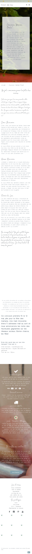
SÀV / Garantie (16, 506)
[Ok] (29, 552)
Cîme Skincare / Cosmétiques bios (12, 347)
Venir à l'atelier (16, 489)
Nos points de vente (16, 497)
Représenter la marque (16, 508)
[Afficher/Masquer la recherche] (26, 4)
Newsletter (16, 491)
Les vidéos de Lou (16, 495)
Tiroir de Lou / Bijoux (7, 352)
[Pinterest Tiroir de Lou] (18, 511)
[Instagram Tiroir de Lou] (13, 511)
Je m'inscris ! (16, 472)
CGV (16, 502)
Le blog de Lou (16, 493)
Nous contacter (16, 487)
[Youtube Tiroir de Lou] (22, 511)
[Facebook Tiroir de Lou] (9, 511)
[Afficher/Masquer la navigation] (29, 5)
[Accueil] (7, 4)
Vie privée (16, 504)
